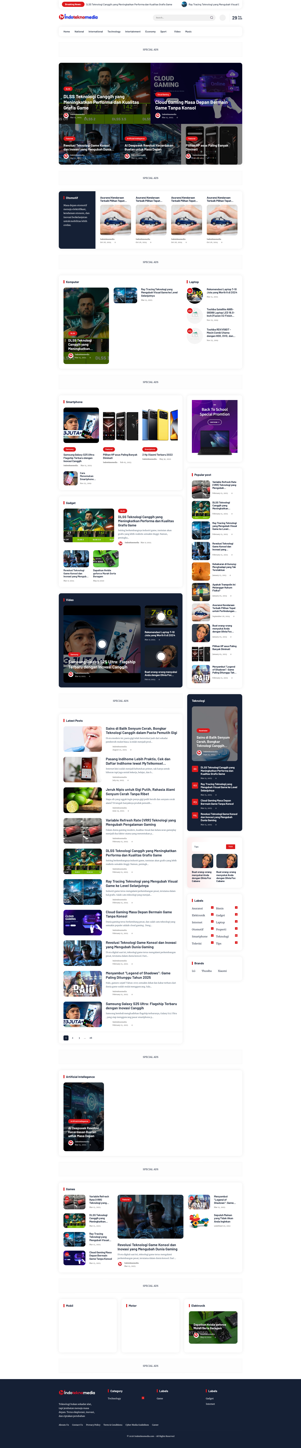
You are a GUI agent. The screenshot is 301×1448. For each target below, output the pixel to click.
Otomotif (202, 929)
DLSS (68, 89)
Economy (150, 31)
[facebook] (220, 1425)
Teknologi (72, 731)
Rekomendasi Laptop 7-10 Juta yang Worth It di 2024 (222, 291)
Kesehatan (72, 792)
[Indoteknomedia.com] (78, 20)
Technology (114, 31)
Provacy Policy (93, 1425)
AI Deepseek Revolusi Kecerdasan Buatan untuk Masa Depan (149, 147)
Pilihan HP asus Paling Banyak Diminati (207, 147)
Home (66, 31)
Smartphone (150, 449)
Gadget (226, 915)
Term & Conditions (112, 1425)
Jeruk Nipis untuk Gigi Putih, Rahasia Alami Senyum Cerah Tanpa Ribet (140, 791)
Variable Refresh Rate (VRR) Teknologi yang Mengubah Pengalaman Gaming (141, 822)
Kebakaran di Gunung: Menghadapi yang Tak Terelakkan (224, 566)
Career (155, 1425)
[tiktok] (235, 1425)
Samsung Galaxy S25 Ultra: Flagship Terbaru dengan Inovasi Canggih (79, 458)
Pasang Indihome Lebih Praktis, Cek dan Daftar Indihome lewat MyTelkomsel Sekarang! (138, 761)
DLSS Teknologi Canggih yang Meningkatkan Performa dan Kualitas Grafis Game (101, 102)
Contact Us (77, 1425)
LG (193, 970)
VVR (69, 823)
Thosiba (207, 970)
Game (70, 976)
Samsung (70, 449)
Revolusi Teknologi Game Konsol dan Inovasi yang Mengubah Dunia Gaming (87, 147)
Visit (231, 846)
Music (188, 31)
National (79, 31)
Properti (226, 929)
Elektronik (202, 915)
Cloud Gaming (163, 94)
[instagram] (230, 1425)
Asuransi (202, 908)
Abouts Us (64, 1425)
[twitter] (225, 1425)
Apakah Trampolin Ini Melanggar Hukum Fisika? (223, 587)
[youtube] (240, 1425)
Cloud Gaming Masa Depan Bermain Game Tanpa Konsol (205, 4)
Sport (163, 31)
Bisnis (226, 908)
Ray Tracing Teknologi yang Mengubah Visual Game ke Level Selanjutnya (119, 4)
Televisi (202, 943)
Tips (226, 943)
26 (91, 1038)
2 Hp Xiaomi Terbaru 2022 (157, 454)
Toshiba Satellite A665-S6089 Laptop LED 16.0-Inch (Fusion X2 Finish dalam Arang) (221, 312)
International (96, 31)
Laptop (226, 922)
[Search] (211, 18)
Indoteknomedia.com (144, 1436)
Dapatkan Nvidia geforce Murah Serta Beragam (104, 573)
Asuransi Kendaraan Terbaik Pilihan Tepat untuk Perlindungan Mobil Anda (114, 199)
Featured (69, 138)
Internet (71, 761)
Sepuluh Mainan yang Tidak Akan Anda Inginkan (223, 1218)
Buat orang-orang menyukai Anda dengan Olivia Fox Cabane (161, 673)
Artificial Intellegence (136, 138)
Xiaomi (222, 970)
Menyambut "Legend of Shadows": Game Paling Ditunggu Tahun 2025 (138, 975)
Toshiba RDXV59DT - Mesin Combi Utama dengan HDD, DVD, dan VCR (220, 332)
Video (177, 31)
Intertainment (133, 31)
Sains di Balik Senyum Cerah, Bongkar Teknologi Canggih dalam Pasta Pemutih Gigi (141, 730)
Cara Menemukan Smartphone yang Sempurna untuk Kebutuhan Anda (89, 476)
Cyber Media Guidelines (137, 1425)
